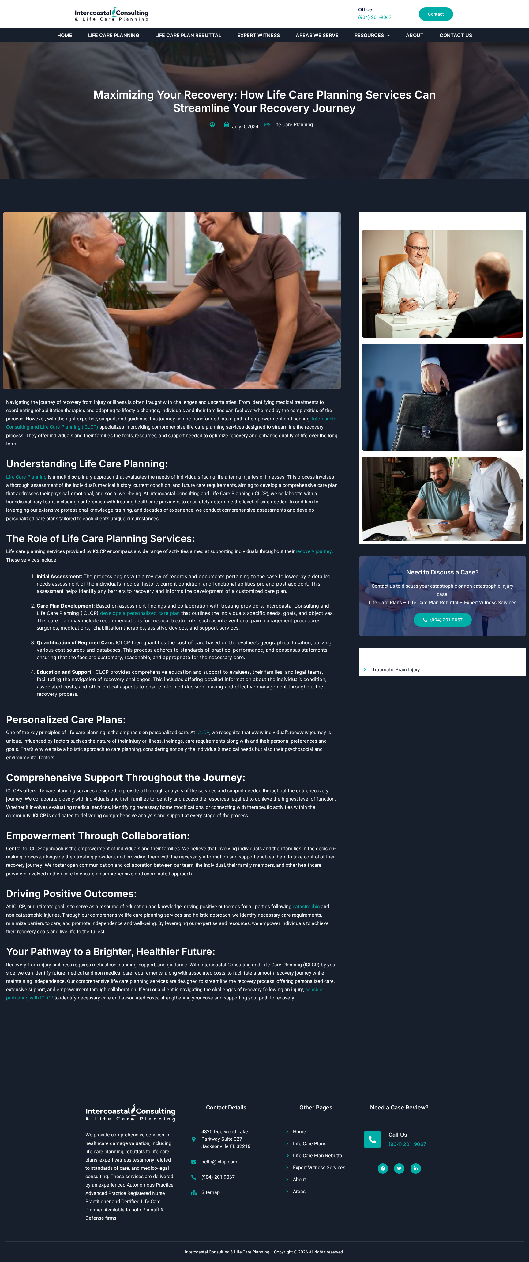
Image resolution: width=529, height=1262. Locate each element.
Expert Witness (258, 35)
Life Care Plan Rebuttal (188, 35)
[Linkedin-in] (416, 1168)
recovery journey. (314, 551)
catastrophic (306, 906)
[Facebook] (383, 1168)
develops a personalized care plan (140, 613)
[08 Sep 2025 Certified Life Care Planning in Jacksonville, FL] (442, 283)
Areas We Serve (317, 35)
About (415, 35)
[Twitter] (399, 1168)
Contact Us (456, 35)
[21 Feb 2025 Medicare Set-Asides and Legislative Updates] (442, 499)
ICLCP (202, 732)
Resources (369, 35)
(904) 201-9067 (375, 17)
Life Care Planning (113, 35)
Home (64, 35)
